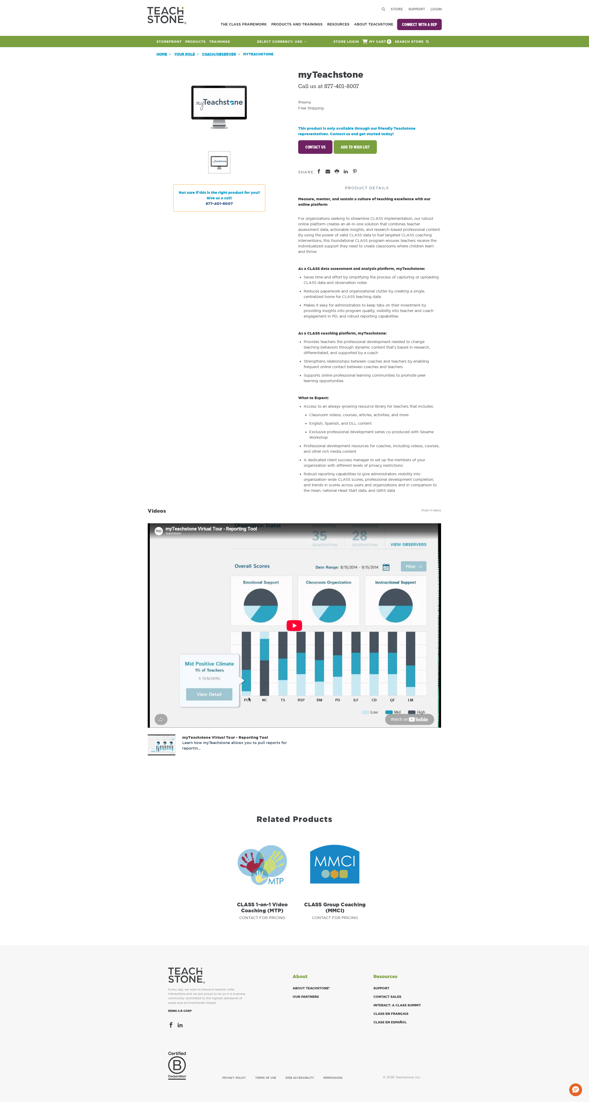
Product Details (367, 188)
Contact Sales (387, 996)
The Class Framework (244, 24)
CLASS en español (390, 1022)
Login (436, 9)
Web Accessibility (299, 1077)
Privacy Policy (234, 1077)
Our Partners (306, 996)
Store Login (346, 41)
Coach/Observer (219, 54)
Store (397, 9)
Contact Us (315, 147)
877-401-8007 (219, 203)
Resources (338, 24)
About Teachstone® (311, 988)
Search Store (410, 41)
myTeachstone (258, 54)
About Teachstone (373, 24)
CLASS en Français (390, 1013)
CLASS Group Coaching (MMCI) (335, 907)
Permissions (332, 1077)
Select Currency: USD (280, 41)
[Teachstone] (166, 15)
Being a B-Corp (180, 1011)
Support (416, 9)
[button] (575, 1089)
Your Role (184, 54)
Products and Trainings (297, 24)
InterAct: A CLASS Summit (397, 1005)
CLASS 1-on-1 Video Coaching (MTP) (262, 907)
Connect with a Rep (419, 24)
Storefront (169, 41)
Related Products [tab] (294, 819)
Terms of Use (265, 1077)
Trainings (219, 41)
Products (195, 41)
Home (161, 54)
